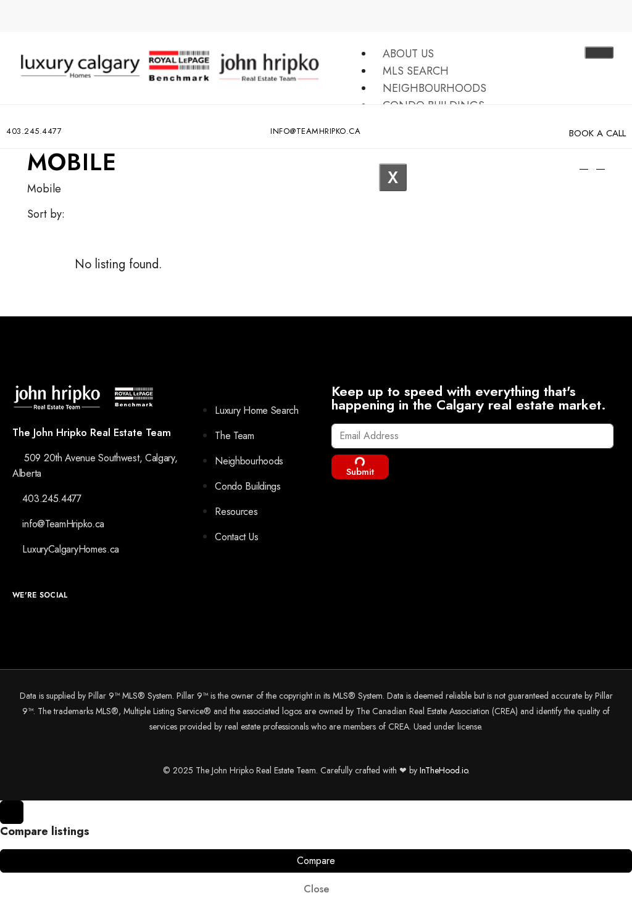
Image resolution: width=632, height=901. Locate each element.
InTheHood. (441, 770)
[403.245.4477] (11, 117)
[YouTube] (49, 625)
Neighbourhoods (434, 88)
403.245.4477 (34, 131)
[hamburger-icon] (598, 52)
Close (316, 889)
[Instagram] (20, 625)
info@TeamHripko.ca (315, 131)
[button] (600, 165)
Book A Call (597, 133)
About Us (408, 54)
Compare (316, 861)
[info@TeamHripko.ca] (275, 117)
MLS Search (416, 71)
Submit (360, 472)
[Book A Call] (575, 117)
